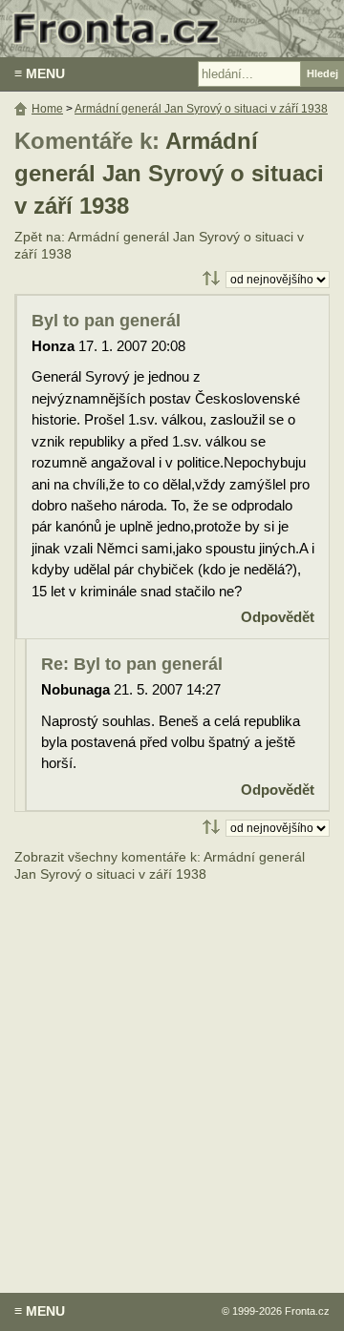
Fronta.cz (307, 1311)
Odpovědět (277, 617)
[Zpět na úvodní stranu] (172, 28)
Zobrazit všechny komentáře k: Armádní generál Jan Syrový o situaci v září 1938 (159, 866)
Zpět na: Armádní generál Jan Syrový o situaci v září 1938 (159, 245)
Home (47, 108)
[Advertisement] (172, 1073)
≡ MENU (39, 73)
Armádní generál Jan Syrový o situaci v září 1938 (169, 173)
